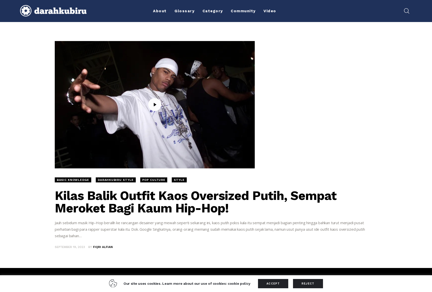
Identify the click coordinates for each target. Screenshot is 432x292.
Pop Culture (154, 180)
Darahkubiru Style (116, 180)
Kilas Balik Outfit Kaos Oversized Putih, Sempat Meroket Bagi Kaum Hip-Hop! (195, 201)
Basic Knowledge (73, 180)
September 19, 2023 (70, 247)
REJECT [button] (308, 283)
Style (179, 180)
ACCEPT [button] (273, 283)
